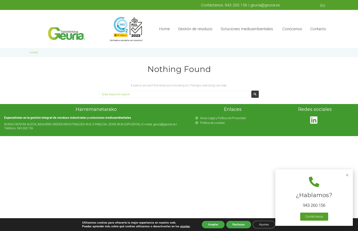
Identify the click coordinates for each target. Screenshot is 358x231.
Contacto (318, 28)
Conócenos (292, 28)
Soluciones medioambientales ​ (247, 28)
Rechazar (238, 224)
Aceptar (213, 224)
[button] (314, 217)
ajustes (185, 226)
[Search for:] (174, 94)
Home (164, 28)
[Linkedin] (314, 120)
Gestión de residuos (195, 28)
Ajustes (264, 224)
